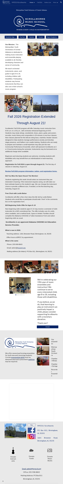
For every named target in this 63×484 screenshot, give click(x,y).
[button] (61, 2)
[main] (31, 10)
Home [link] (31, 2)
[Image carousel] (20, 286)
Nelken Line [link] (47, 2)
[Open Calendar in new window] (51, 386)
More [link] (54, 2)
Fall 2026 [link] (39, 2)
